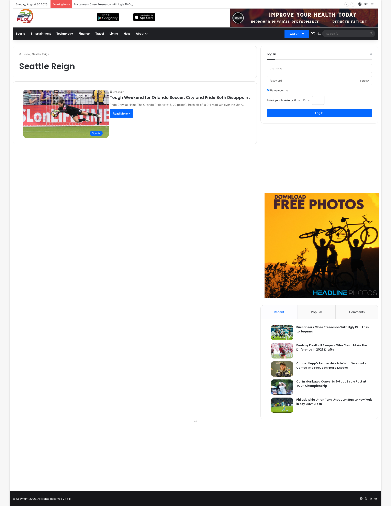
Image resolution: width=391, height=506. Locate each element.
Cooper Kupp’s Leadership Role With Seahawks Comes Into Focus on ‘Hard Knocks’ (331, 365)
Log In (319, 113)
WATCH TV (297, 33)
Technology (64, 33)
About (140, 33)
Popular (316, 312)
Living (114, 33)
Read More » (121, 113)
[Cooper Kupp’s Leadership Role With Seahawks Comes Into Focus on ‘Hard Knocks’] (280, 369)
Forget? (364, 80)
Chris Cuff (118, 91)
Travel (99, 33)
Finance (84, 33)
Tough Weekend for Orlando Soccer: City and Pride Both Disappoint (180, 97)
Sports (20, 33)
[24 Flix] (23, 16)
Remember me (279, 90)
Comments (357, 312)
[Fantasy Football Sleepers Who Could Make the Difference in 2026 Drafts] (280, 350)
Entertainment (41, 33)
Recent (279, 312)
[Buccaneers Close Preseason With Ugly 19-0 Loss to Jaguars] (280, 332)
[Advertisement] (319, 158)
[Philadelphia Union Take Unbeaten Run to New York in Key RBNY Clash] (280, 405)
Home (26, 54)
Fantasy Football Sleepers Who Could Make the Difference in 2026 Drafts (331, 347)
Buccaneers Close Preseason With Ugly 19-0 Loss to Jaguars (113, 4)
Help (127, 33)
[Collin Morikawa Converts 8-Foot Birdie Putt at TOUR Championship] (280, 387)
